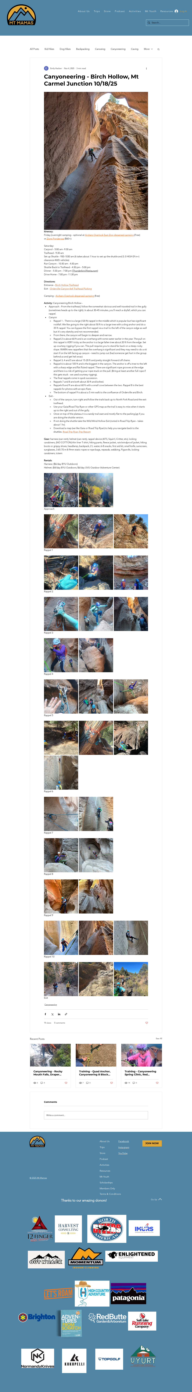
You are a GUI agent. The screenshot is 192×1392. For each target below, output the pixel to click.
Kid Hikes (49, 49)
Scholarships (106, 1182)
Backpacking (82, 49)
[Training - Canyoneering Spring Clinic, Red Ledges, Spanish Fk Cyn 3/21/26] (141, 1055)
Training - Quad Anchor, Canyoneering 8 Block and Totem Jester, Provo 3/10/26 (95, 1073)
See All (159, 1038)
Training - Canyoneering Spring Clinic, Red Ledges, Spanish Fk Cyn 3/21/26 (140, 1073)
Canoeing (100, 49)
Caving (134, 49)
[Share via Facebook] (45, 1014)
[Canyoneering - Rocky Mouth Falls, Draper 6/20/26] (50, 1055)
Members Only (106, 1188)
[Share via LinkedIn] (59, 1014)
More (147, 49)
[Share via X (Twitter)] (52, 1014)
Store (102, 1153)
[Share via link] (66, 1014)
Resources (105, 1170)
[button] (83, 11)
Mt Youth (104, 1176)
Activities (104, 1164)
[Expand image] (61, 490)
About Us (104, 1141)
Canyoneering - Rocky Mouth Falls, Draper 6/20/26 (47, 1073)
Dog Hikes (65, 49)
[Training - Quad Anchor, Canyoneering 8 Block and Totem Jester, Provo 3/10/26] (96, 1055)
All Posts (34, 49)
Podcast (104, 1159)
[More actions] (146, 68)
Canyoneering (118, 49)
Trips (102, 1147)
